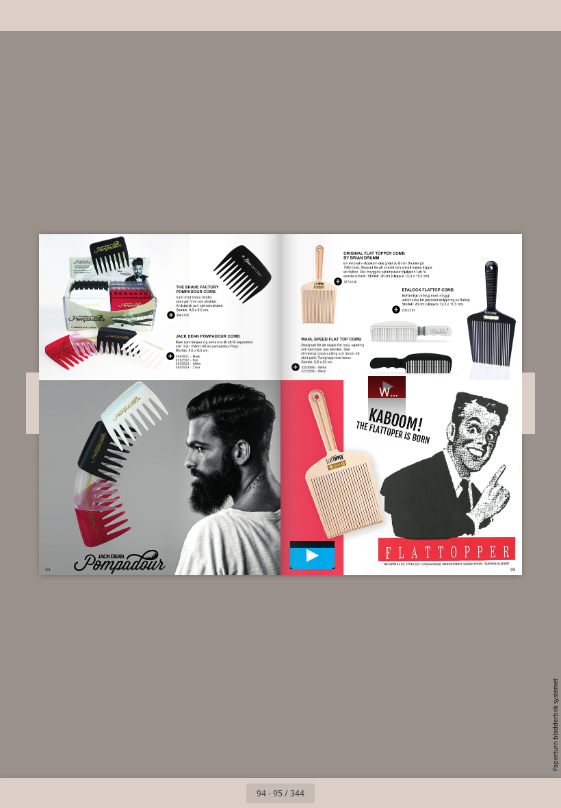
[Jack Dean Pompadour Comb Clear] (188, 366)
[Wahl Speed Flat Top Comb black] (314, 371)
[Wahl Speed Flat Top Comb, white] (314, 366)
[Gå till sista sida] (360, 793)
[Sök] (19, 15)
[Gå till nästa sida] (330, 793)
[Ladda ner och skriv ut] (111, 15)
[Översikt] (50, 15)
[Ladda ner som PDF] (81, 15)
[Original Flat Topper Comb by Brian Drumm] (350, 281)
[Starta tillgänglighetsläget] (142, 15)
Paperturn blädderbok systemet (555, 725)
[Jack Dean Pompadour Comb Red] (188, 360)
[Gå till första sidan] (201, 793)
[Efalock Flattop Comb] (408, 310)
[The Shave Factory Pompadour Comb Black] (183, 314)
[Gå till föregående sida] (231, 793)
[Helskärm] (541, 15)
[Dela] (510, 15)
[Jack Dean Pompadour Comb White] (188, 363)
